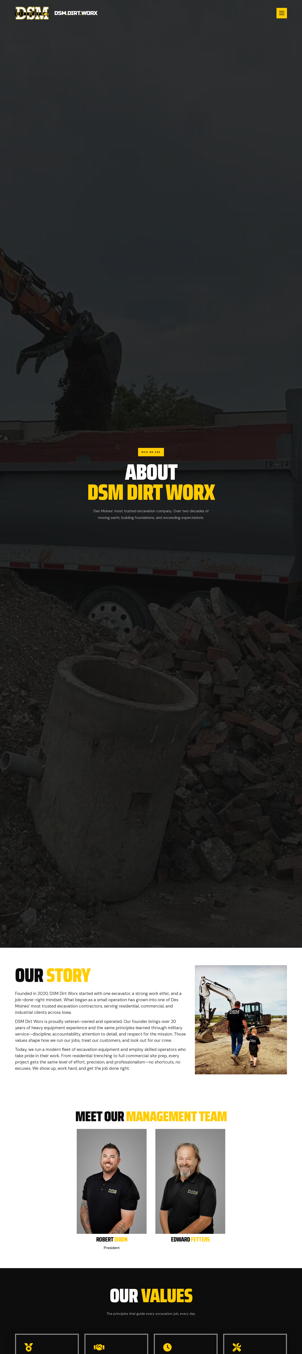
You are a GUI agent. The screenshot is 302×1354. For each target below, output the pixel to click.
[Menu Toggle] (281, 13)
